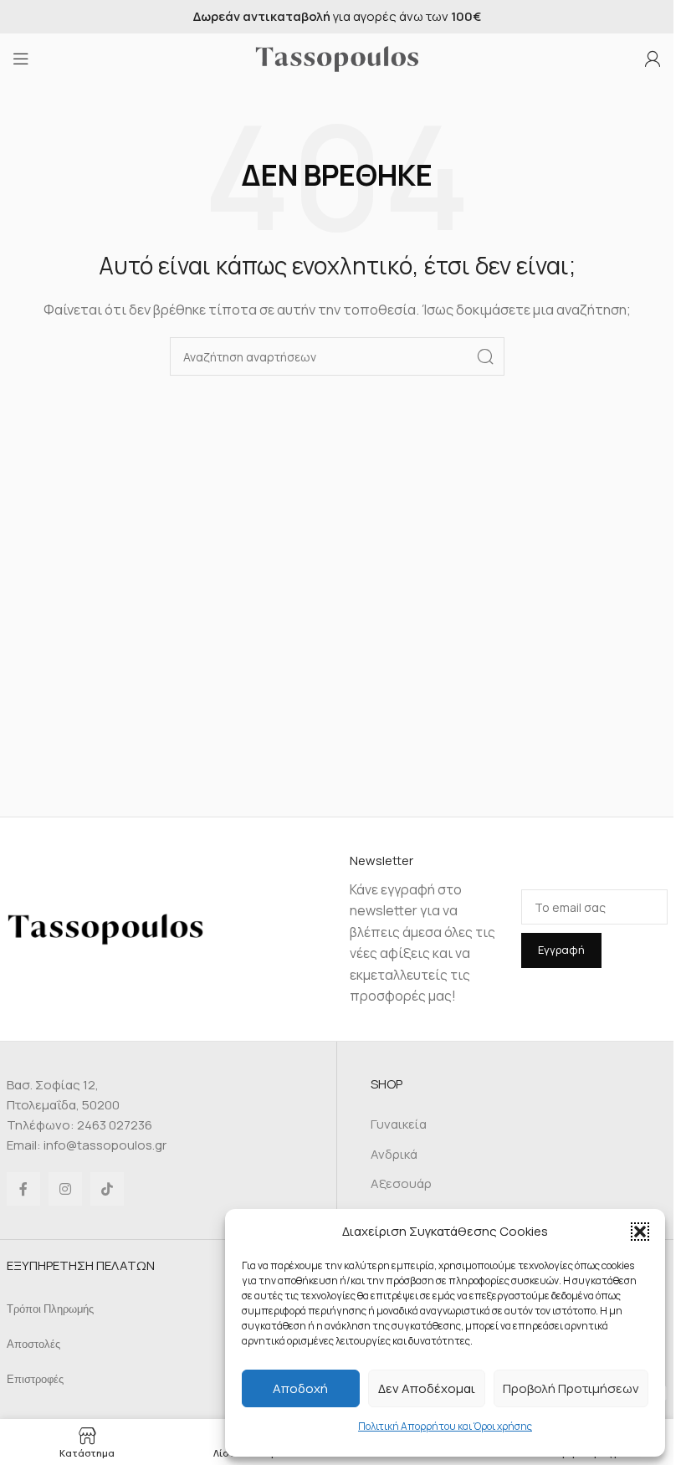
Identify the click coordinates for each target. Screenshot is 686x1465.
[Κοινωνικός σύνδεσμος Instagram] (65, 1189)
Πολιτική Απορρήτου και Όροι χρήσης (445, 1426)
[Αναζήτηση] (485, 356)
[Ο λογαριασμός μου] (652, 58)
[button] (640, 1231)
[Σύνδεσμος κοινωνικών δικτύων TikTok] (107, 1189)
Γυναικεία (399, 1124)
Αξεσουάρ (401, 1183)
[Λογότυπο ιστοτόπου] (337, 57)
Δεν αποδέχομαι (426, 1388)
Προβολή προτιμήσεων (571, 1388)
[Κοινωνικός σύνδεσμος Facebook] (23, 1189)
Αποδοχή (300, 1388)
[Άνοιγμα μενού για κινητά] (21, 58)
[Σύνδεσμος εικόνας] (105, 927)
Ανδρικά (394, 1154)
